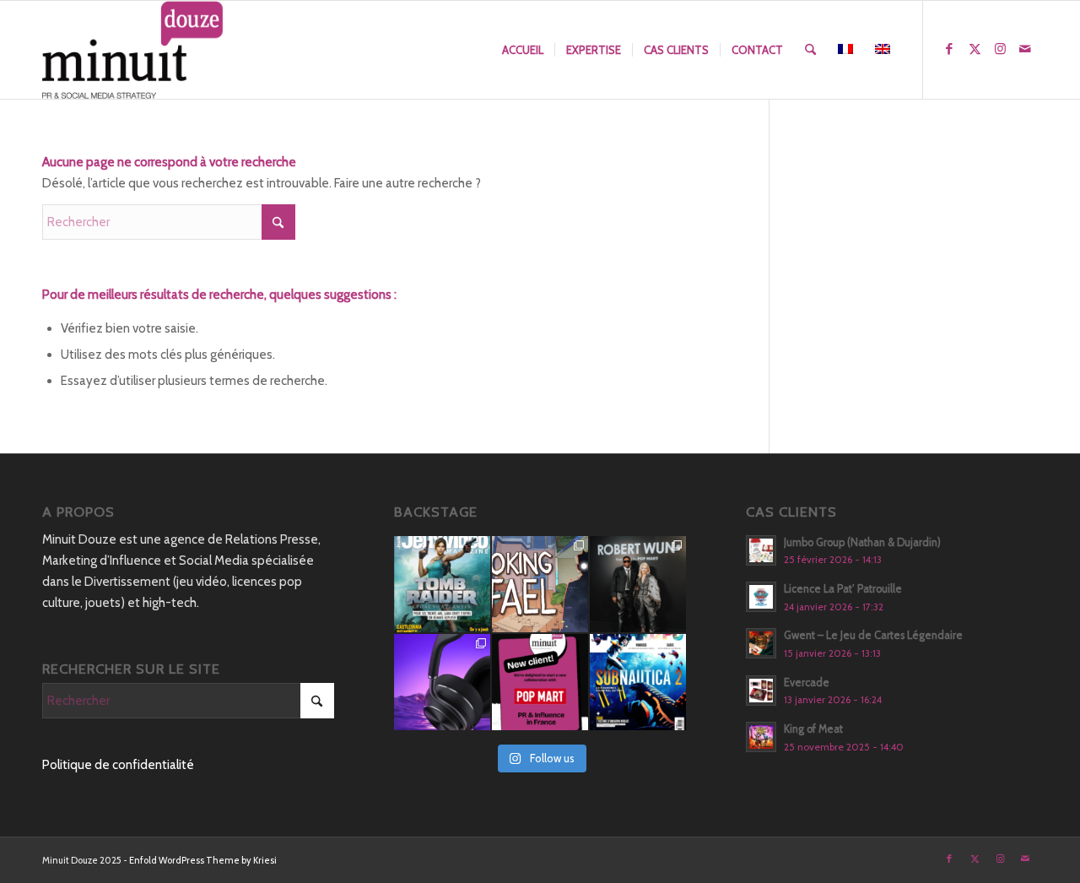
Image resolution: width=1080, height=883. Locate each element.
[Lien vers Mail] (1025, 49)
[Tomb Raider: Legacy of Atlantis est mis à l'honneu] (442, 584)
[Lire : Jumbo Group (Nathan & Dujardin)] (761, 550)
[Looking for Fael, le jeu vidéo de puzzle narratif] (540, 584)
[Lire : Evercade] (761, 690)
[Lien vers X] (974, 49)
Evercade (806, 682)
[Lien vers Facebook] (949, 49)
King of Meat (813, 729)
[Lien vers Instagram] (999, 49)
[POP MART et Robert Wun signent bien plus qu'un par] (638, 584)
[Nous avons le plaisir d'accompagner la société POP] (540, 682)
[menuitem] (522, 50)
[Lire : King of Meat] (761, 737)
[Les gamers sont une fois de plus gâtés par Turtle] (442, 682)
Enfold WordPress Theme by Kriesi (203, 860)
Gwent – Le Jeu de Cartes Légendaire (873, 635)
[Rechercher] (810, 50)
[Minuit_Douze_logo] (133, 50)
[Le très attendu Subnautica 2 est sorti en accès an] (638, 682)
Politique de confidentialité (118, 764)
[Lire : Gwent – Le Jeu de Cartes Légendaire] (761, 643)
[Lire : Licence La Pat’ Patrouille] (761, 597)
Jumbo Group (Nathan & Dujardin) (862, 542)
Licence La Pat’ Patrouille (843, 588)
